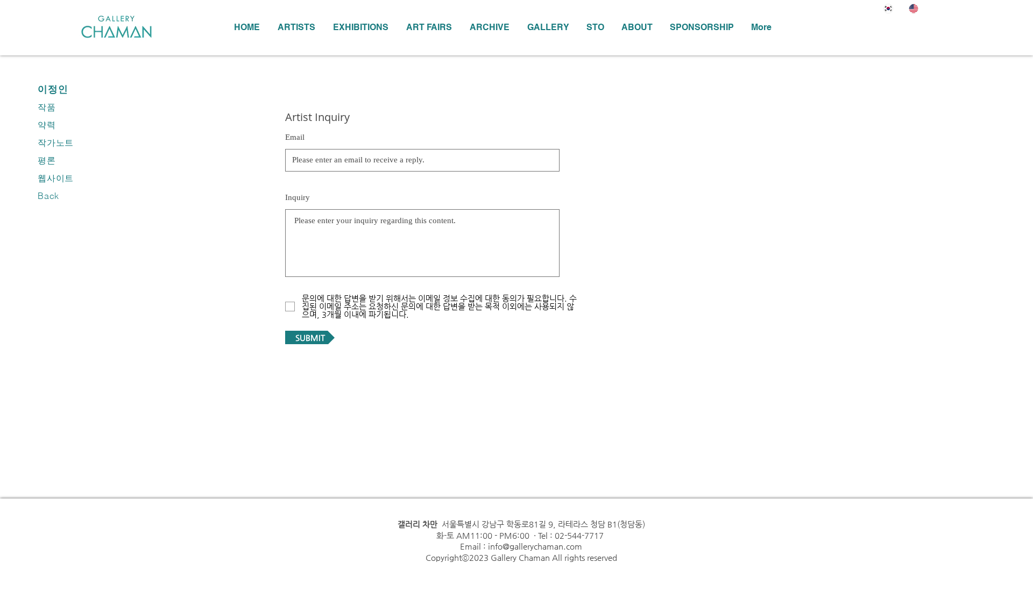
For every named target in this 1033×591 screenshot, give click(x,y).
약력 (47, 124)
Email (295, 137)
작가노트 (56, 142)
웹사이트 (56, 178)
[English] (913, 8)
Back (48, 195)
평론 (47, 160)
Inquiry (297, 198)
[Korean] (888, 8)
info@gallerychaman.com (535, 546)
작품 (47, 107)
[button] (360, 27)
